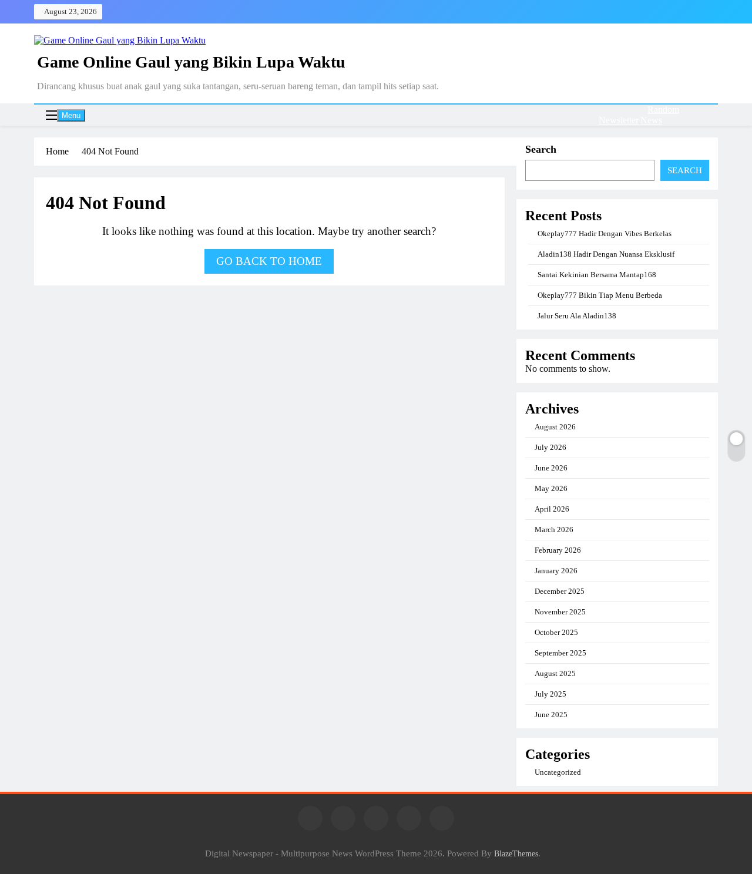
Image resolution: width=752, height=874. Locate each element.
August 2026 (555, 426)
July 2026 (550, 447)
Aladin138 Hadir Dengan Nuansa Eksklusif (606, 254)
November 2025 (560, 611)
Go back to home (269, 261)
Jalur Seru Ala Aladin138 (577, 315)
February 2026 (558, 550)
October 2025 (556, 632)
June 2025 (551, 714)
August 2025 (555, 673)
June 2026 (551, 467)
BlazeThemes (516, 853)
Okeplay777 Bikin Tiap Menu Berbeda (600, 295)
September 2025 (560, 652)
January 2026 (556, 570)
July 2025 (550, 694)
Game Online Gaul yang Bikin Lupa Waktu (191, 62)
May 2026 (551, 488)
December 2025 (560, 591)
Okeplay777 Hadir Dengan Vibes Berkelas (605, 233)
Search (540, 149)
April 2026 (552, 509)
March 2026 (554, 529)
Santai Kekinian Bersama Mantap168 (597, 274)
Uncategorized (558, 772)
